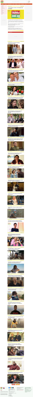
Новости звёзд (10, 41)
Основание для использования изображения (27, 391)
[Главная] (1, 388)
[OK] (10, 387)
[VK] (9, 387)
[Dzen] (13, 387)
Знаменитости (10, 6)
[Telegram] (11, 387)
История (2, 10)
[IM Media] (4, 388)
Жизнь (2, 11)
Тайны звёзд (2, 2)
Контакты (29, 1)
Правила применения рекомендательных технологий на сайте (28, 389)
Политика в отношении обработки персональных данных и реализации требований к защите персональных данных (28, 388)
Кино (2, 9)
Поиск (28, 2)
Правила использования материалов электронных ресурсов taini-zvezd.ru (28, 390)
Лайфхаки (3, 5)
